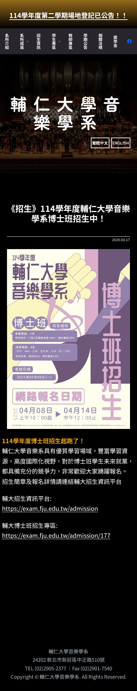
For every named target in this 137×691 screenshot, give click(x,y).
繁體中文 (100, 143)
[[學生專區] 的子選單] (59, 41)
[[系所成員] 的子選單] (27, 41)
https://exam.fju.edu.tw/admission (50, 508)
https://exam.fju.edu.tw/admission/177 (56, 535)
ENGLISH (120, 143)
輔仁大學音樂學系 (68, 112)
